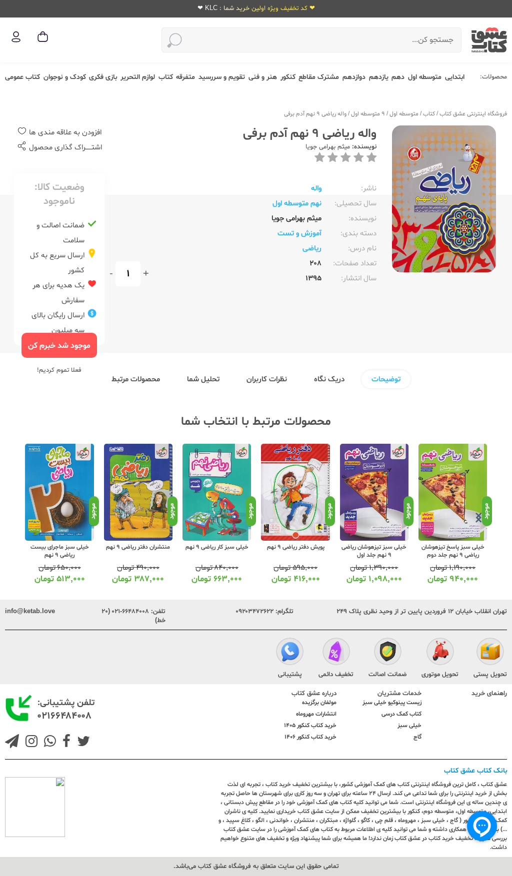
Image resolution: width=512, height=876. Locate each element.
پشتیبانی (290, 674)
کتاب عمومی (22, 77)
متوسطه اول (425, 77)
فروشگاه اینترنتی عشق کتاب (473, 114)
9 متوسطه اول (368, 114)
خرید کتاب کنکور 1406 (310, 737)
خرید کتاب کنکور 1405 (310, 726)
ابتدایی (454, 77)
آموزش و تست (300, 233)
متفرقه (185, 77)
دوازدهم (354, 77)
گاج (418, 737)
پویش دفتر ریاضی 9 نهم (295, 547)
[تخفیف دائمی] (336, 653)
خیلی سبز (410, 726)
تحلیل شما (203, 379)
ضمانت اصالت (387, 674)
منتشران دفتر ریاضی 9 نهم (138, 547)
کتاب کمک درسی (402, 714)
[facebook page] (64, 742)
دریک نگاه (329, 379)
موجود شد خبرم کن (59, 345)
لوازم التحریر (137, 77)
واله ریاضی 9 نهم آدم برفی (315, 114)
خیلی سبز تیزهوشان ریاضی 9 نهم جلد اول (374, 551)
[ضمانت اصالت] (388, 653)
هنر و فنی (262, 77)
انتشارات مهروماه (316, 714)
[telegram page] (12, 742)
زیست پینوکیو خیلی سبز (392, 703)
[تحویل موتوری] (440, 653)
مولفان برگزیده (319, 703)
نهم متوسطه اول (297, 203)
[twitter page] (81, 742)
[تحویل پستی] (490, 653)
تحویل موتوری (440, 674)
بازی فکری (103, 77)
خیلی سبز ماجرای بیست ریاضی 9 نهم (59, 551)
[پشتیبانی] (290, 653)
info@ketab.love (30, 611)
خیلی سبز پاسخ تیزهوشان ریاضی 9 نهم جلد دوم (453, 551)
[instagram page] (30, 742)
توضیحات (386, 379)
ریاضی (312, 248)
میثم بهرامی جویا (328, 146)
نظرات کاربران (266, 379)
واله (316, 188)
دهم (398, 77)
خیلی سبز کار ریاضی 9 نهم (217, 547)
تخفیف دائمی (336, 674)
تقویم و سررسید (221, 77)
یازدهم (378, 77)
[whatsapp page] (48, 742)
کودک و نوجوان (65, 77)
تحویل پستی (490, 674)
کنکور (288, 77)
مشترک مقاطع (318, 77)
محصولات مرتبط (136, 379)
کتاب (165, 77)
